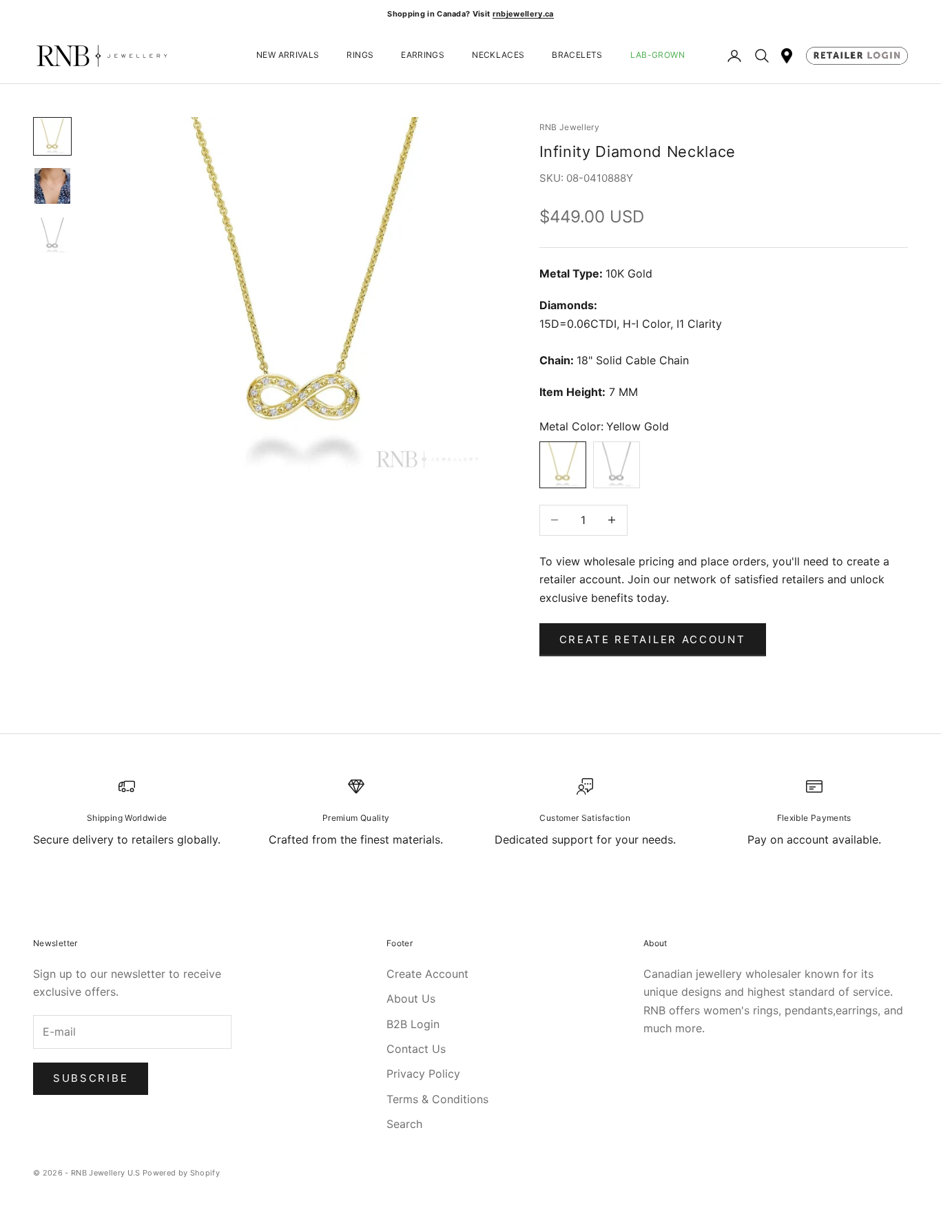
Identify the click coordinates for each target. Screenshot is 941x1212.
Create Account (427, 974)
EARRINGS (422, 55)
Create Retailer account (652, 639)
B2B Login (413, 1024)
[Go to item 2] (52, 186)
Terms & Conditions (437, 1099)
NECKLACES (498, 55)
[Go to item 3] (52, 235)
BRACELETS (577, 55)
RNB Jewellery (569, 127)
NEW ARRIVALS (287, 55)
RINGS (360, 55)
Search (404, 1124)
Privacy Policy (423, 1073)
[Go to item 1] (52, 136)
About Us (410, 998)
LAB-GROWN (657, 55)
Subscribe (90, 1078)
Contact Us (416, 1049)
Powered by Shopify (181, 1173)
